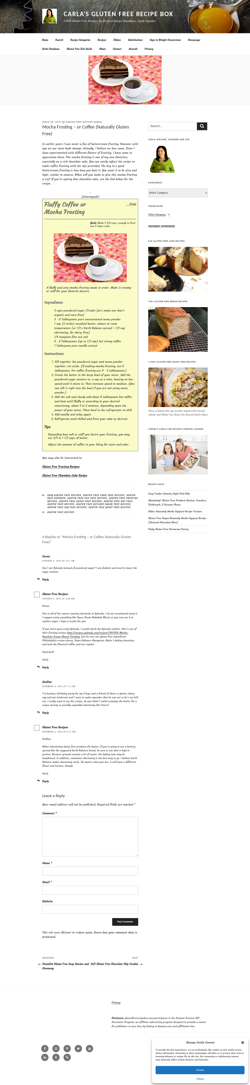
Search (59, 40)
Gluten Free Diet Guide (79, 49)
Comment (49, 813)
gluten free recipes (60, 512)
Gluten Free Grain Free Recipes (80, 501)
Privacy (200, 1078)
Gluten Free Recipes (60, 504)
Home (45, 40)
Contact (117, 49)
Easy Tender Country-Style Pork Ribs (169, 493)
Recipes (102, 40)
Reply (45, 579)
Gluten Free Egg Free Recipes (87, 498)
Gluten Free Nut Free (118, 501)
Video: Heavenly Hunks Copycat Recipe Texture (175, 511)
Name (47, 863)
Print (133, 203)
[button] (243, 1042)
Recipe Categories (80, 40)
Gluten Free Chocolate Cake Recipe (64, 475)
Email (47, 882)
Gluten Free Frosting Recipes (61, 466)
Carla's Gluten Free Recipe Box (118, 14)
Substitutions (135, 40)
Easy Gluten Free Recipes (64, 495)
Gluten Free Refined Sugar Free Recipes (103, 504)
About (102, 49)
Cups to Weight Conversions (165, 40)
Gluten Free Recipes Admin (84, 122)
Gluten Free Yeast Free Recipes (110, 507)
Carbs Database (50, 49)
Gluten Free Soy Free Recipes (67, 507)
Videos (117, 40)
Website (47, 901)
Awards (133, 49)
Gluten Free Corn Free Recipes (104, 495)
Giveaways (194, 40)
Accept (200, 1070)
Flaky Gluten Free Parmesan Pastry (168, 529)
